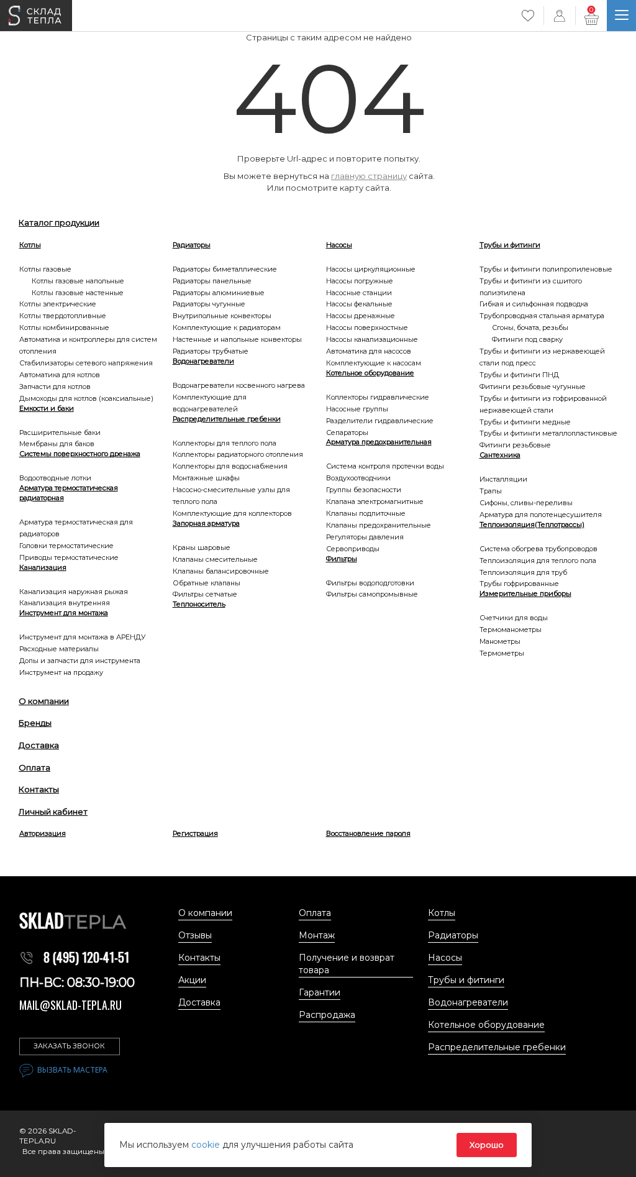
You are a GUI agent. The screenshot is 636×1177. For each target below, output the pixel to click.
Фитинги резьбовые (515, 445)
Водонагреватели (203, 361)
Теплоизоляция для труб (523, 572)
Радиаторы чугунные (209, 304)
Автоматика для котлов (59, 374)
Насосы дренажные (360, 315)
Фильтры (341, 558)
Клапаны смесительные (215, 559)
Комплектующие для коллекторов (232, 513)
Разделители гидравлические (380, 420)
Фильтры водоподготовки (370, 583)
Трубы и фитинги (509, 244)
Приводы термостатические (69, 557)
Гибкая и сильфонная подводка (533, 304)
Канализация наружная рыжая (73, 591)
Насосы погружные (359, 281)
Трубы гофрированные (519, 583)
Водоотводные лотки (55, 478)
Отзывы (195, 935)
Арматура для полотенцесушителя (540, 514)
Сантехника (499, 455)
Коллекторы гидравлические (377, 397)
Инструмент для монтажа (63, 612)
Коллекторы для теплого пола (224, 443)
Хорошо (487, 1145)
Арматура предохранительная (379, 441)
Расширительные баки (60, 432)
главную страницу (369, 176)
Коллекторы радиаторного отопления (238, 454)
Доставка (39, 745)
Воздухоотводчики (358, 478)
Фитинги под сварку (527, 339)
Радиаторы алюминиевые (219, 292)
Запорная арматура (206, 523)
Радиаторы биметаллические (225, 269)
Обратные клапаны (206, 583)
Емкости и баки (46, 408)
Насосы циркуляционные (371, 269)
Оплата (34, 767)
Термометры (501, 653)
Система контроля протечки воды (385, 466)
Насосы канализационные (372, 339)
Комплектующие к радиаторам (227, 327)
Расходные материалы (59, 648)
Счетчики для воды (513, 617)
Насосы (339, 244)
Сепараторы (347, 432)
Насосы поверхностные (367, 327)
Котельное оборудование (370, 373)
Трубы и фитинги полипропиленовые (545, 269)
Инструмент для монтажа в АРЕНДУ (82, 637)
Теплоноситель (199, 604)
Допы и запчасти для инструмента (79, 660)
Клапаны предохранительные (378, 525)
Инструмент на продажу (61, 672)
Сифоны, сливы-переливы (526, 502)
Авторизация (42, 833)
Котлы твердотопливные (62, 315)
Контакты (39, 789)
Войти (559, 15)
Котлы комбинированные (64, 327)
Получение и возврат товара (346, 964)
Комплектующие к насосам (373, 363)
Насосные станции (359, 292)
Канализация (42, 567)
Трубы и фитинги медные (525, 422)
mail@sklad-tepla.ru (70, 1005)
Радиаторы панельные (212, 281)
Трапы (490, 491)
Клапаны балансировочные (221, 571)
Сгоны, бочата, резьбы (530, 327)
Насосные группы (357, 409)
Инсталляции (503, 479)
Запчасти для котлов (55, 386)
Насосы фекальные (359, 304)
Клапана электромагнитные (375, 501)
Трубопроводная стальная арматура (541, 315)
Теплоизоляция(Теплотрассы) (531, 524)
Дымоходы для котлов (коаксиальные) (86, 398)
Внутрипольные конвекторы (222, 315)
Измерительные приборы (525, 593)
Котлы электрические (57, 304)
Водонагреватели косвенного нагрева (239, 385)
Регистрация (195, 833)
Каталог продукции (59, 222)
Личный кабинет (53, 812)
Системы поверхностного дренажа (79, 453)
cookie (206, 1144)
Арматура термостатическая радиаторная (68, 492)
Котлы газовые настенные (78, 292)
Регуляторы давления (365, 537)
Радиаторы (192, 244)
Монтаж (317, 935)
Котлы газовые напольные (78, 281)
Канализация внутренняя (64, 602)
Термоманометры (510, 629)
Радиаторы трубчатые (210, 351)
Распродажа (327, 1014)
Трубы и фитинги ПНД (519, 374)
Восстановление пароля (368, 833)
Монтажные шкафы (206, 478)
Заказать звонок (69, 1046)
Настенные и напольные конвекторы (237, 339)
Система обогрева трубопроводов (538, 548)
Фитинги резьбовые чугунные (532, 386)
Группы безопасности (363, 489)
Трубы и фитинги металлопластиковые (548, 433)
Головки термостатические (66, 545)
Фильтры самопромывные (372, 594)
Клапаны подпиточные (366, 513)
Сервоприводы (352, 548)
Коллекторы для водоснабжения (230, 466)
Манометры (499, 641)
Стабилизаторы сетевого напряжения (86, 363)
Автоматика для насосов (368, 351)
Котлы (30, 244)
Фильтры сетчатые (205, 594)
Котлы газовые (45, 269)
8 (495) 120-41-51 (86, 957)
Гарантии (319, 992)
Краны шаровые (201, 547)
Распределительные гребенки (227, 418)
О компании (44, 701)
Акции (192, 980)
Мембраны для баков (56, 443)
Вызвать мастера (72, 1070)
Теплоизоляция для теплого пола (537, 560)
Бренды (35, 723)
